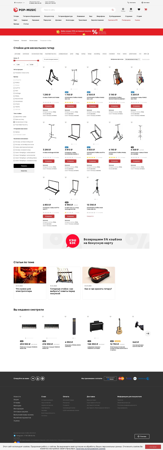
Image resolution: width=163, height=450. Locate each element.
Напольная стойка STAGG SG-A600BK (139, 153)
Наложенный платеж (69, 408)
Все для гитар (49, 16)
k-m (140, 54)
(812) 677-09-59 (50, 3)
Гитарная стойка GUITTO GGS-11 (51, 208)
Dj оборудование (115, 16)
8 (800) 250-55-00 (35, 3)
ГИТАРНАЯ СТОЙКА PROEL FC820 (117, 153)
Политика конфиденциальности (127, 405)
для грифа (17, 54)
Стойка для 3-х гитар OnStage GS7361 (72, 208)
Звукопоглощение (97, 20)
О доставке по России (93, 402)
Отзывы (17, 403)
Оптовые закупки (21, 412)
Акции (16, 400)
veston (125, 54)
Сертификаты (45, 408)
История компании (47, 400)
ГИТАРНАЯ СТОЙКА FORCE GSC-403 (95, 98)
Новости (17, 397)
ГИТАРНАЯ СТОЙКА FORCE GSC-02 (73, 98)
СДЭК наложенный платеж (71, 410)
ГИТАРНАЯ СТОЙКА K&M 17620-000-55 (95, 208)
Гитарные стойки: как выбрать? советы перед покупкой (62, 291)
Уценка (137, 20)
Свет (15, 20)
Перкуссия (47, 20)
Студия (139, 16)
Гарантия (120, 400)
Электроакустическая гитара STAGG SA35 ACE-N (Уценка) (119, 348)
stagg (77, 54)
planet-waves (133, 54)
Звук (90, 16)
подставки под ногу (50, 54)
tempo (90, 54)
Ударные (25, 20)
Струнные (128, 16)
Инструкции (19, 409)
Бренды (16, 24)
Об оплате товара (68, 400)
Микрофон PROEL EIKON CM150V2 (73, 345)
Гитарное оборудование (31, 16)
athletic (146, 54)
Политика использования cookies (90, 448)
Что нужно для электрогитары (24, 290)
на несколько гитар (37, 54)
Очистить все (145, 59)
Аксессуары (70, 20)
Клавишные (81, 16)
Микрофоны (101, 16)
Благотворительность (48, 413)
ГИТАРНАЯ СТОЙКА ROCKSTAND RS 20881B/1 (117, 98)
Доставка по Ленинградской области (98, 408)
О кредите (66, 405)
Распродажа (126, 20)
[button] (15, 53)
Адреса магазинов (47, 405)
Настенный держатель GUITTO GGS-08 (140, 345)
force (118, 54)
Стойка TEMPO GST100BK (51, 97)
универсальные (63, 54)
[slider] (14, 60)
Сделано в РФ (112, 20)
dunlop (83, 54)
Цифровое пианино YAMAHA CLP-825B (94, 347)
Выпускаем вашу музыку (24, 415)
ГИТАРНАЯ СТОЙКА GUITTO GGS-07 (96, 153)
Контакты (44, 415)
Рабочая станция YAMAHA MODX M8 (28, 347)
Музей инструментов (22, 418)
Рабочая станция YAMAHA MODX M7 (51, 347)
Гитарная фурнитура (65, 16)
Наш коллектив (46, 402)
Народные (35, 20)
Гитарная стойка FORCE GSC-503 (139, 98)
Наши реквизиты (122, 408)
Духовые (58, 20)
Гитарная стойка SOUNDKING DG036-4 (72, 153)
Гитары (16, 16)
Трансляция (83, 20)
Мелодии (17, 406)
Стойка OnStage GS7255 (51, 152)
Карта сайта (17, 438)
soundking (97, 54)
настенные (26, 54)
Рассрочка (66, 402)
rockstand (112, 54)
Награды (44, 410)
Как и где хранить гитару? (98, 289)
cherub (104, 54)
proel (71, 54)
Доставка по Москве (93, 405)
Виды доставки (91, 400)
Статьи (26, 24)
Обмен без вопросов (123, 402)
